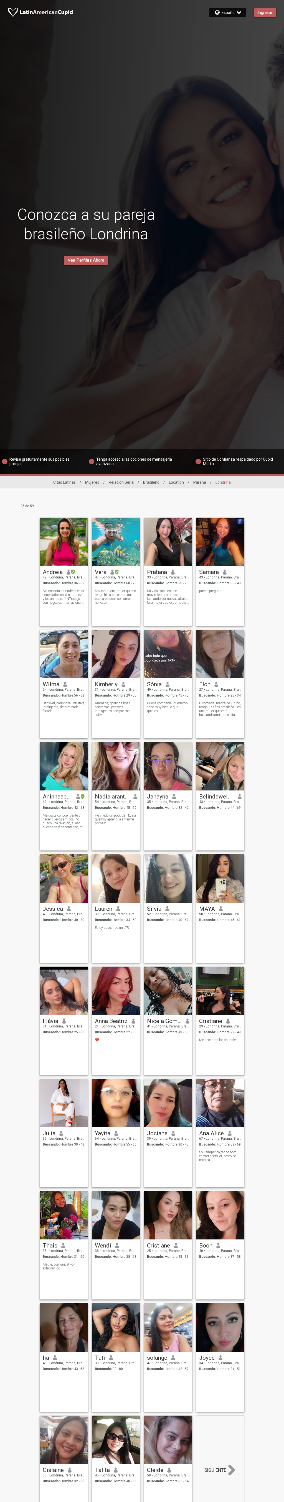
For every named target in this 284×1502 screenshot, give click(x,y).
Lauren (103, 908)
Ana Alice (211, 1133)
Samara (209, 572)
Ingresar (265, 12)
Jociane (157, 1133)
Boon (205, 1245)
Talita (102, 1470)
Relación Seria (121, 482)
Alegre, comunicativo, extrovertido (58, 1266)
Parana (199, 482)
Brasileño (151, 482)
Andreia (53, 572)
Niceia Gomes (164, 1021)
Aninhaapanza (57, 796)
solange (157, 1357)
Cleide (155, 1470)
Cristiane (210, 1021)
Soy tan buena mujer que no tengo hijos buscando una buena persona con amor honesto (115, 597)
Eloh (205, 684)
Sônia (154, 684)
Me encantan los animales (218, 1040)
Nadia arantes (112, 796)
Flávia (50, 1021)
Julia (49, 1133)
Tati (100, 1357)
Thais (50, 1245)
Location (176, 482)
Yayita (102, 1133)
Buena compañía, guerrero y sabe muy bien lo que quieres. (167, 707)
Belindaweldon (216, 796)
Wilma (51, 684)
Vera (100, 572)
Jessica (53, 908)
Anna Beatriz (111, 1021)
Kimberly (106, 684)
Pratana (157, 572)
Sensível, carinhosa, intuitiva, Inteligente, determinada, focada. (64, 707)
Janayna (157, 796)
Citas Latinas (64, 482)
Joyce (207, 1357)
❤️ (97, 1040)
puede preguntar (211, 591)
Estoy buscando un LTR (112, 928)
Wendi (103, 1245)
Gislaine (53, 1470)
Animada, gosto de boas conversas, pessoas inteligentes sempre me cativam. (112, 709)
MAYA (207, 908)
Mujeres (92, 482)
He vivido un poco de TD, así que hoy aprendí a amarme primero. (115, 819)
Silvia (154, 908)
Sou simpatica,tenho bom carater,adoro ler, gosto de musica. (218, 1156)
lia (46, 1357)
